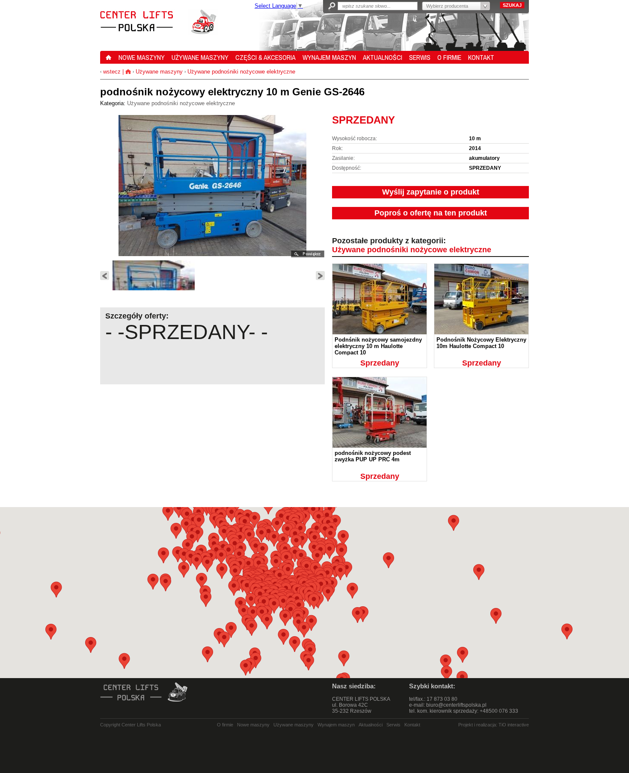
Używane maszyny (159, 71)
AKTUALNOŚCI (382, 57)
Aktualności (371, 724)
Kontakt (412, 724)
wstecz (111, 71)
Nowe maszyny (253, 724)
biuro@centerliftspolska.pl (456, 705)
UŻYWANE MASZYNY (200, 57)
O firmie (225, 724)
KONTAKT (481, 57)
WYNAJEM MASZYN (329, 57)
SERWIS (419, 57)
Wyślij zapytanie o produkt (430, 192)
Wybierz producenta (447, 6)
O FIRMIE (449, 57)
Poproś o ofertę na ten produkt (430, 213)
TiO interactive (513, 724)
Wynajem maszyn (336, 724)
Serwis (393, 724)
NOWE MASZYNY (142, 57)
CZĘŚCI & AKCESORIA (265, 57)
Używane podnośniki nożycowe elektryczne (241, 71)
